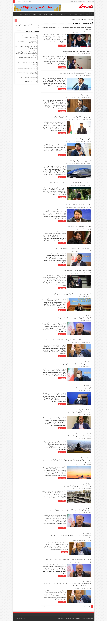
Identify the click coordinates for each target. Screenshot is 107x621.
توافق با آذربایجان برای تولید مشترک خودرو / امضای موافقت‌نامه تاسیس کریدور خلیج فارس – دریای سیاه (66, 537)
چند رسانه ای (27, 14)
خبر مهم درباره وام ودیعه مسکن (83, 388)
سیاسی (57, 14)
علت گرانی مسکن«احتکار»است (83, 95)
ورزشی (40, 14)
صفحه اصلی (92, 14)
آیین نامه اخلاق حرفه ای (81, 1)
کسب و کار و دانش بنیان (66, 14)
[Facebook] (29, 2)
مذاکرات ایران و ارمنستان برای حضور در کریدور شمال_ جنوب (75, 205)
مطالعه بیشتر (62, 45)
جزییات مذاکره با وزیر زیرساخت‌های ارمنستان (79, 412)
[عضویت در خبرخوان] (41, 23)
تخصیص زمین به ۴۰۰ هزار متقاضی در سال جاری (79, 226)
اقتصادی (87, 14)
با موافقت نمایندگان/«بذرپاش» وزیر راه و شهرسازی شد (77, 270)
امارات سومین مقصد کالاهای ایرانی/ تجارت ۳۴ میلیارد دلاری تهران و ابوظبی (72, 117)
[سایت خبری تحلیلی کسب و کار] (85, 6)
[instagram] (26, 2)
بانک (75, 185)
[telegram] (24, 2)
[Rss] (30, 2)
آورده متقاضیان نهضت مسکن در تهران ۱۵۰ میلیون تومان (77, 486)
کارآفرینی (75, 14)
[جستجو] (14, 1)
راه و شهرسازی (74, 32)
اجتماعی (51, 14)
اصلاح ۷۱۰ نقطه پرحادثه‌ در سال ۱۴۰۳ (82, 139)
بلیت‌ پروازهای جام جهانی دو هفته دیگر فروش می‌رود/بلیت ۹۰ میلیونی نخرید (72, 294)
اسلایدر (82, 32)
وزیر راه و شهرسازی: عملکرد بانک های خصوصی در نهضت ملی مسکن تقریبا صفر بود (70, 183)
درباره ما (75, 1)
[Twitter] (28, 2)
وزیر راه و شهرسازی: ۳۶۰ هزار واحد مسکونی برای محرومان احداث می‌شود (73, 248)
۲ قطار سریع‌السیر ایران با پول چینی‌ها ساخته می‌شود (78, 161)
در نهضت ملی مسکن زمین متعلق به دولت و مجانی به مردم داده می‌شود (73, 364)
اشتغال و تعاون (81, 296)
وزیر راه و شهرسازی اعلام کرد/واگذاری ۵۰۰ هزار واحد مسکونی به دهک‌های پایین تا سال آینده (68, 340)
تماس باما (71, 1)
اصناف (81, 14)
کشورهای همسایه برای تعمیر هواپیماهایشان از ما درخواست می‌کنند (74, 318)
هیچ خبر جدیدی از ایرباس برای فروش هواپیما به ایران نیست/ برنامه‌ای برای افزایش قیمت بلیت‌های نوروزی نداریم (67, 461)
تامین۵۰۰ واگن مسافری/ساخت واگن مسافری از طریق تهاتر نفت (75, 73)
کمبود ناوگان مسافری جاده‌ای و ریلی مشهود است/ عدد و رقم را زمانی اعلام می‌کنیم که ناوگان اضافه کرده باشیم (66, 28)
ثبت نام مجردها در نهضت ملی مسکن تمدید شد (79, 436)
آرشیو (21, 14)
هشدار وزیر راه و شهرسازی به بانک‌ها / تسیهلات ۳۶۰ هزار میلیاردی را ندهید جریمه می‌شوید (68, 559)
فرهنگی (45, 14)
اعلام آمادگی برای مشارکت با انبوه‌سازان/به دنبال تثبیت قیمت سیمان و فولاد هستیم (70, 510)
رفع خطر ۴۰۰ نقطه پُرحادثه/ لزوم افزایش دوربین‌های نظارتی (77, 51)
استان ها (34, 14)
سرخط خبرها (68, 32)
